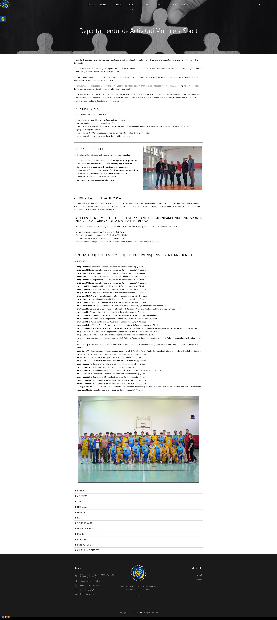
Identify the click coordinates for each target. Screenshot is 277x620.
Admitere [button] (118, 5)
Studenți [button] (159, 5)
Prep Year (173, 5)
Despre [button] (91, 5)
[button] (3, 19)
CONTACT (185, 5)
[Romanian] (8, 617)
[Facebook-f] (136, 596)
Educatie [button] (131, 5)
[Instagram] (140, 596)
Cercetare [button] (145, 5)
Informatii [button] (104, 5)
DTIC (141, 613)
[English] (3, 617)
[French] (5, 617)
